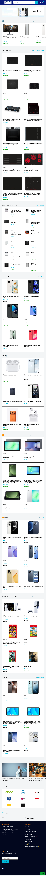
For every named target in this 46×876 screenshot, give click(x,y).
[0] (43, 2)
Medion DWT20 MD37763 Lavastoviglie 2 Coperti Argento (36, 211)
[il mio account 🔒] (40, 2)
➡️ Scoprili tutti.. (41, 276)
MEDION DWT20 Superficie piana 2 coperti (36, 233)
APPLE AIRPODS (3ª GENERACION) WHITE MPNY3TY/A (31, 425)
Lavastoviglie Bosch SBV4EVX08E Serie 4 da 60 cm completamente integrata (16, 255)
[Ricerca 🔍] (36, 2)
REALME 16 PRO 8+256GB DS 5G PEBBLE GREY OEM (32, 562)
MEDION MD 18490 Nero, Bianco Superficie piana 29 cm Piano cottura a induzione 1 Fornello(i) (33, 120)
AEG (24, 69)
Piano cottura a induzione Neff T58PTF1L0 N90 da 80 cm (12, 71)
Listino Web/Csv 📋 (28, 841)
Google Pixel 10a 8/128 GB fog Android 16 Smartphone (10, 346)
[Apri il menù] (2, 2)
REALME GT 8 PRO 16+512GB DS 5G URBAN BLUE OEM (33, 538)
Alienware (5, 36)
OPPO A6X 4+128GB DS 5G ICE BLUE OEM (31, 697)
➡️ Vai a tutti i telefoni (40, 677)
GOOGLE (4, 295)
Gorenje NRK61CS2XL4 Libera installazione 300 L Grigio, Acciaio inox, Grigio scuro (26, 38)
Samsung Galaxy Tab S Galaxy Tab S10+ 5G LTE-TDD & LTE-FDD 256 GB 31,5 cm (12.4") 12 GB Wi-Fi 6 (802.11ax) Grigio (33, 456)
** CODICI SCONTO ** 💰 (30, 834)
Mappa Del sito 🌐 (28, 847)
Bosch (4, 93)
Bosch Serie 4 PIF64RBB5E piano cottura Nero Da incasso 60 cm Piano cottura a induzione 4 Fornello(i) (33, 144)
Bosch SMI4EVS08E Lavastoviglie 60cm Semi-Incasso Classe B (36, 255)
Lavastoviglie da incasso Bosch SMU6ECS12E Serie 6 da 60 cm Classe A (37, 265)
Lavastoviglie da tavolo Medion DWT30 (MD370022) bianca (16, 211)
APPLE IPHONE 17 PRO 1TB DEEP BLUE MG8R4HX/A (12, 401)
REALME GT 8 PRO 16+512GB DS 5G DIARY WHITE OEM (12, 538)
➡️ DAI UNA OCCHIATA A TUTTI (38, 50)
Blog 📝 (26, 844)
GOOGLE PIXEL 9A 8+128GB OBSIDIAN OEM (32, 296)
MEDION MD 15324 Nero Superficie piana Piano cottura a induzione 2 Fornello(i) (11, 120)
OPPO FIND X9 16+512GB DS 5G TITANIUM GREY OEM (12, 698)
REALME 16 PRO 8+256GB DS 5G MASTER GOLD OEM (12, 587)
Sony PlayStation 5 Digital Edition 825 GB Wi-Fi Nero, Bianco (11, 617)
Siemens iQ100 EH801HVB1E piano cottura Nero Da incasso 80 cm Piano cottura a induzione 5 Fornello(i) (12, 194)
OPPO (4, 695)
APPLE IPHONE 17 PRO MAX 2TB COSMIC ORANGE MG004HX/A (12, 425)
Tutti (43, 760)
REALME (4, 536)
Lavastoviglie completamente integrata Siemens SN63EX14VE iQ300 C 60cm (16, 233)
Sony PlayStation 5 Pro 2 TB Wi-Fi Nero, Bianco (32, 616)
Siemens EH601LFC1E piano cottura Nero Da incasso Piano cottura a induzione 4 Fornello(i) (32, 194)
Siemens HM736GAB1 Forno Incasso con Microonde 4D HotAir (36, 244)
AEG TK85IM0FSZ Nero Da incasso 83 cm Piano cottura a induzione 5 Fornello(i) (32, 71)
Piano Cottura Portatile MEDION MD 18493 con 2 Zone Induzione (32, 95)
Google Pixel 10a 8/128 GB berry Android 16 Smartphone (32, 346)
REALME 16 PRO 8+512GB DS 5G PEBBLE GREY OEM (33, 586)
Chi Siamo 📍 (27, 826)
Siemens (25, 167)
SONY (4, 615)
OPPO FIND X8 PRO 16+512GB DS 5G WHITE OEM (33, 746)
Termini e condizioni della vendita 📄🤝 (32, 846)
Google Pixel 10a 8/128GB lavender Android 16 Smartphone (32, 321)
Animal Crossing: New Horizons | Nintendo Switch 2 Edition (33, 642)
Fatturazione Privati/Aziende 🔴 (31, 836)
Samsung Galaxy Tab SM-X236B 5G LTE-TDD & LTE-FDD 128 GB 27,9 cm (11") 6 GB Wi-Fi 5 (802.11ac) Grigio (11, 456)
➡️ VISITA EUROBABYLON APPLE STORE (36, 355)
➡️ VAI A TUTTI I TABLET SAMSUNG (37, 435)
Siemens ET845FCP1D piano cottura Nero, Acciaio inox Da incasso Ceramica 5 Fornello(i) (33, 170)
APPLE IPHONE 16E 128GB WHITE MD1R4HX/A (32, 401)
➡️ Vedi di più (41, 517)
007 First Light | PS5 (27, 666)
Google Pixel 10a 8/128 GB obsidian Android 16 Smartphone (11, 321)
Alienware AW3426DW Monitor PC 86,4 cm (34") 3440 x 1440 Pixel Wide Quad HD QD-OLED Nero (10, 38)
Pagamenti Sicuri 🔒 (28, 829)
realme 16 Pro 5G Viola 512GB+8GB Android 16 (11, 561)
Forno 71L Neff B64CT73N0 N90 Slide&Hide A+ (16, 265)
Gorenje (21, 36)
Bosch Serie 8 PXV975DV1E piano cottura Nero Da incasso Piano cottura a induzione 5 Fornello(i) (12, 170)
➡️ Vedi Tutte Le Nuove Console (38, 596)
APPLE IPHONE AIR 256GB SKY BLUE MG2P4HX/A (33, 375)
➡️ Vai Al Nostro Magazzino (38, 21)
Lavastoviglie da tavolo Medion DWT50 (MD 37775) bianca (16, 244)
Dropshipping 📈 (28, 839)
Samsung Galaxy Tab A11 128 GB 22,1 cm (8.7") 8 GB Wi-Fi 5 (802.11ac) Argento (33, 506)
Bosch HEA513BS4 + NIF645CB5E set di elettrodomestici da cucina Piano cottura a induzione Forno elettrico (11, 144)
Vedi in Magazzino (40, 205)
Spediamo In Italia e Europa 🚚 (30, 831)
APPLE (4, 374)
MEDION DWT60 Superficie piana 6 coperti (15, 222)
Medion (25, 93)
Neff (4, 69)
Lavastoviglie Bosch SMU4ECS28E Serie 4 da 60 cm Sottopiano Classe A (36, 222)
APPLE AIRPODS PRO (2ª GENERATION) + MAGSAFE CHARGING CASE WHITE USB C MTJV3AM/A (11, 376)
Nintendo (5, 639)
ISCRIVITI (6, 861)
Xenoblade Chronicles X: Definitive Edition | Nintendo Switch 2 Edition (11, 667)
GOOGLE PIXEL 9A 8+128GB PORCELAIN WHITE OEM (11, 297)
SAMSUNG (4, 453)
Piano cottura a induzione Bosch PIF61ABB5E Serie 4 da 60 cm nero (12, 95)
